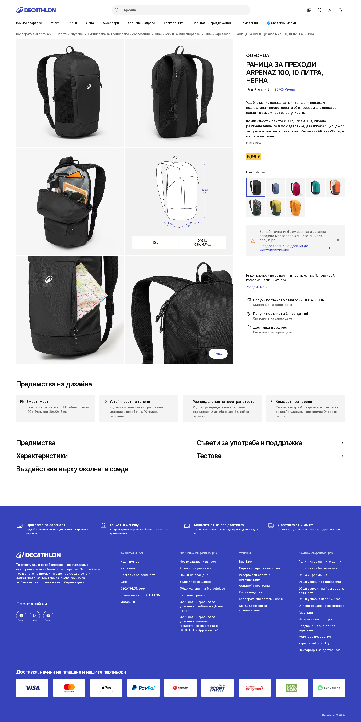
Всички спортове (29, 23)
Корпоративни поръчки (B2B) (261, 599)
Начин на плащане (194, 575)
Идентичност (130, 561)
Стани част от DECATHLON (140, 595)
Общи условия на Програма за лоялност (321, 591)
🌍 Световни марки (281, 23)
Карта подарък (250, 592)
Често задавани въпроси (199, 561)
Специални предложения (212, 23)
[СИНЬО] (275, 187)
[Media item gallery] (124, 201)
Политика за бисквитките (317, 568)
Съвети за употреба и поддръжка (249, 443)
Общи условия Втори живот (319, 599)
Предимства (36, 443)
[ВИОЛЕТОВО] (295, 187)
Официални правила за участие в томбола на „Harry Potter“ (201, 606)
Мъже (55, 23)
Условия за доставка (195, 568)
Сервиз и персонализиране (260, 568)
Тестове (209, 456)
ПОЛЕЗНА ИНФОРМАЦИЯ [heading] (198, 553)
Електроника (174, 23)
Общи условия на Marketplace (202, 588)
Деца (90, 23)
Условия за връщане (195, 581)
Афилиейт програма (254, 585)
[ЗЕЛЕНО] (315, 187)
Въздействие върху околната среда (72, 469)
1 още (218, 353)
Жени (73, 23)
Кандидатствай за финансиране (253, 608)
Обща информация (312, 575)
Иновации (128, 568)
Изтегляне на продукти (316, 619)
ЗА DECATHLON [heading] (131, 553)
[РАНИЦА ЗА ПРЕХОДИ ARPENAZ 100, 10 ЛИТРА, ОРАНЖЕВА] (70, 93)
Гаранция (305, 612)
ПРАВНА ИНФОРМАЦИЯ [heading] (315, 553)
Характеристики (42, 456)
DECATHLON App (132, 588)
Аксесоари (111, 23)
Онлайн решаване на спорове (321, 605)
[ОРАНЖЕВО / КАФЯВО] (335, 187)
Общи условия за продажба (319, 581)
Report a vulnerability (313, 643)
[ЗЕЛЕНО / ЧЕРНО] (275, 207)
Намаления (249, 23)
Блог (123, 581)
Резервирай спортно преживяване (254, 577)
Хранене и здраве (142, 23)
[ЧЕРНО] (255, 187)
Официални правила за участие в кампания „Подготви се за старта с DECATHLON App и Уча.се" (199, 623)
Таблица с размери (194, 595)
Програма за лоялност (137, 575)
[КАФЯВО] (295, 207)
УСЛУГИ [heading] (245, 553)
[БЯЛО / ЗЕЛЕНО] (255, 207)
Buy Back (245, 561)
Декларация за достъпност (319, 650)
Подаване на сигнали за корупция (316, 628)
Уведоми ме (255, 287)
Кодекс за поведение (314, 636)
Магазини (127, 602)
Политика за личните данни (319, 561)
